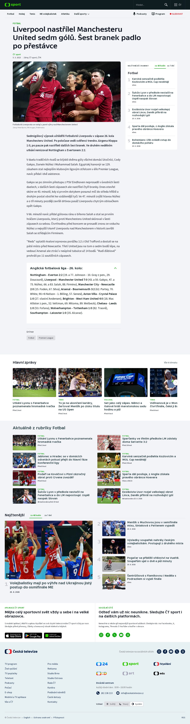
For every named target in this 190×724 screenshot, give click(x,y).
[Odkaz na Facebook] (107, 635)
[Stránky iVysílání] (162, 664)
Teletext (9, 678)
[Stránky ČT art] (128, 674)
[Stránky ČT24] (102, 664)
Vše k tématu (170, 362)
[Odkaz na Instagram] (101, 635)
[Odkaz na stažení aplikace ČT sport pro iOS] (14, 636)
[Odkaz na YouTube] (121, 635)
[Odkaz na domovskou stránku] (17, 5)
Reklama (52, 668)
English (27, 717)
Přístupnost (58, 717)
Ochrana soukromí (42, 717)
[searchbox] (149, 4)
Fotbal (17, 23)
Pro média (53, 663)
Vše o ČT (9, 701)
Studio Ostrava (55, 678)
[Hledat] (166, 4)
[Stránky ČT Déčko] (101, 674)
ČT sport (17, 54)
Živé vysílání (11, 668)
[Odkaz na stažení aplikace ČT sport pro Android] (33, 636)
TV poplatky (11, 673)
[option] (111, 704)
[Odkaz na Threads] (127, 635)
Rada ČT (52, 682)
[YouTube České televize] (171, 651)
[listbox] (124, 704)
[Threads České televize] (182, 651)
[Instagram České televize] (159, 651)
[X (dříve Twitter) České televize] (177, 651)
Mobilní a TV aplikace (15, 697)
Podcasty (9, 682)
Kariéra (51, 687)
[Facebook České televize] (165, 651)
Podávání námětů (56, 692)
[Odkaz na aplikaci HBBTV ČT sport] (53, 636)
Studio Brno (54, 673)
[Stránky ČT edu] (159, 674)
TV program (11, 663)
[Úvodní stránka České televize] (21, 651)
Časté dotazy (54, 697)
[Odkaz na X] (114, 635)
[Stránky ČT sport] (131, 664)
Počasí (8, 687)
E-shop (8, 692)
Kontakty (52, 701)
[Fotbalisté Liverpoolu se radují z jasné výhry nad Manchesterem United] (67, 91)
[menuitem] (10, 14)
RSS (183, 717)
